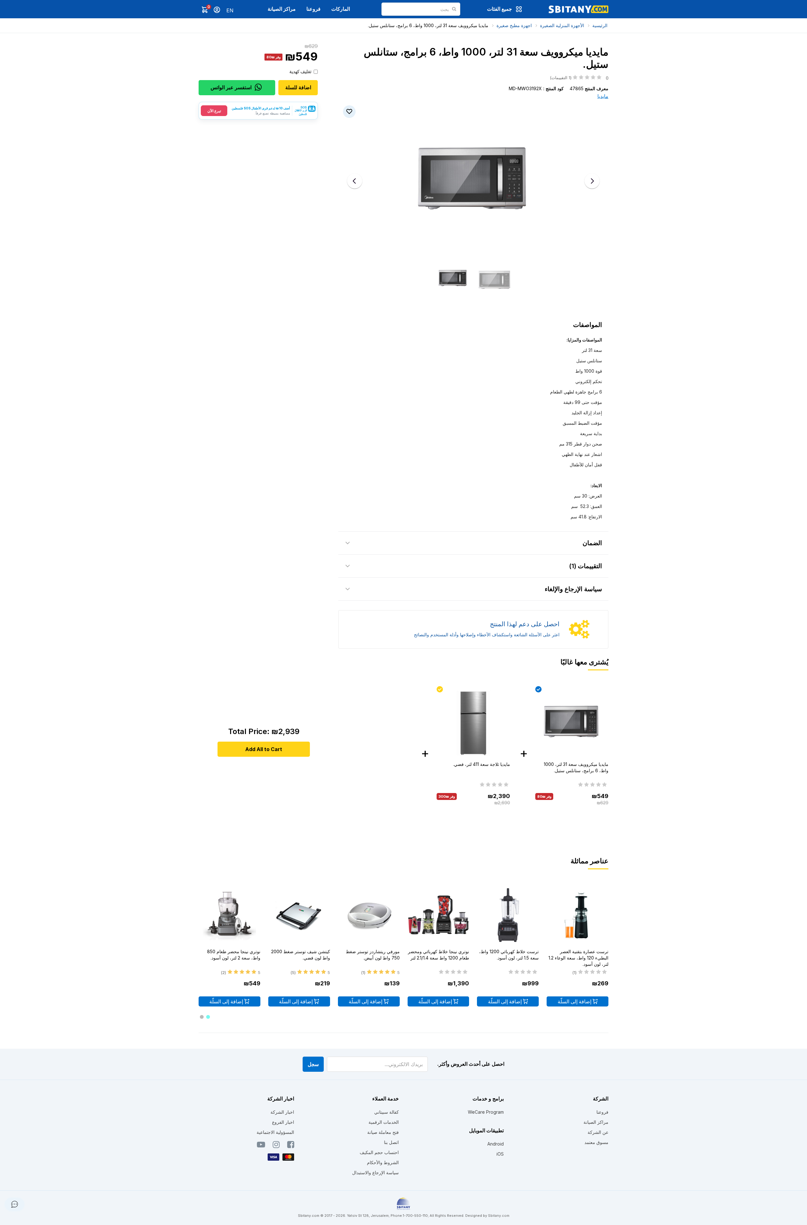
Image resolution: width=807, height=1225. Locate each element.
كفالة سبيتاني (386, 1112)
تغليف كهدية (300, 71)
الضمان (592, 543)
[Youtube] (261, 1145)
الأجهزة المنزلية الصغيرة (562, 25)
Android (495, 1143)
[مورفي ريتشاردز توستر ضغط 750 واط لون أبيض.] (369, 916)
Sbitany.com (498, 1215)
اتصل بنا (391, 1142)
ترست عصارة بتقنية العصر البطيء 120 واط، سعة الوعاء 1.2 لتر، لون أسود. (578, 958)
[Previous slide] (354, 181)
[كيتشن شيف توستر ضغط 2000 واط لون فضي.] (299, 916)
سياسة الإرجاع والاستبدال (375, 1172)
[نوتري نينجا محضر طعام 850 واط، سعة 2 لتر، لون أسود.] (229, 916)
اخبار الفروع (283, 1122)
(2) (223, 972)
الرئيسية (599, 25)
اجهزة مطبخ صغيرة (514, 25)
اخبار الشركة (282, 1112)
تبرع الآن (214, 110)
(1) (574, 972)
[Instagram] (276, 1145)
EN (230, 10)
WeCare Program (486, 1112)
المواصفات (587, 325)
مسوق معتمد (596, 1142)
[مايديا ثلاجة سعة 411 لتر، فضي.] (473, 722)
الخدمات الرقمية (384, 1122)
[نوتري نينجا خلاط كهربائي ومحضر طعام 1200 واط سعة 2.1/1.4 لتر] (438, 916)
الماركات (340, 9)
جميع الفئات (499, 9)
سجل (313, 1064)
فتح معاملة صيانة (383, 1132)
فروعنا (313, 9)
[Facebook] (290, 1145)
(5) (293, 972)
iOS (500, 1154)
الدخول (217, 10)
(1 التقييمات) (579, 77)
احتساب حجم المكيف (379, 1152)
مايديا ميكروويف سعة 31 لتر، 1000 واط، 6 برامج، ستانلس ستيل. (428, 25)
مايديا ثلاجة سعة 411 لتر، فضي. (481, 764)
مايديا (602, 96)
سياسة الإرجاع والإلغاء (573, 589)
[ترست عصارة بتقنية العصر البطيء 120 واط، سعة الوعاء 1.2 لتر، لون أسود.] (577, 916)
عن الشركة (598, 1132)
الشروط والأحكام (383, 1162)
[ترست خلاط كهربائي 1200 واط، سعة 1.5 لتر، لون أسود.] (508, 916)
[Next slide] (592, 181)
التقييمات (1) (585, 566)
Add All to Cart (263, 749)
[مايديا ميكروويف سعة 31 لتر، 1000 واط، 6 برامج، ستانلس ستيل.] (571, 722)
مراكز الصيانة (282, 9)
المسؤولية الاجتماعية (275, 1132)
